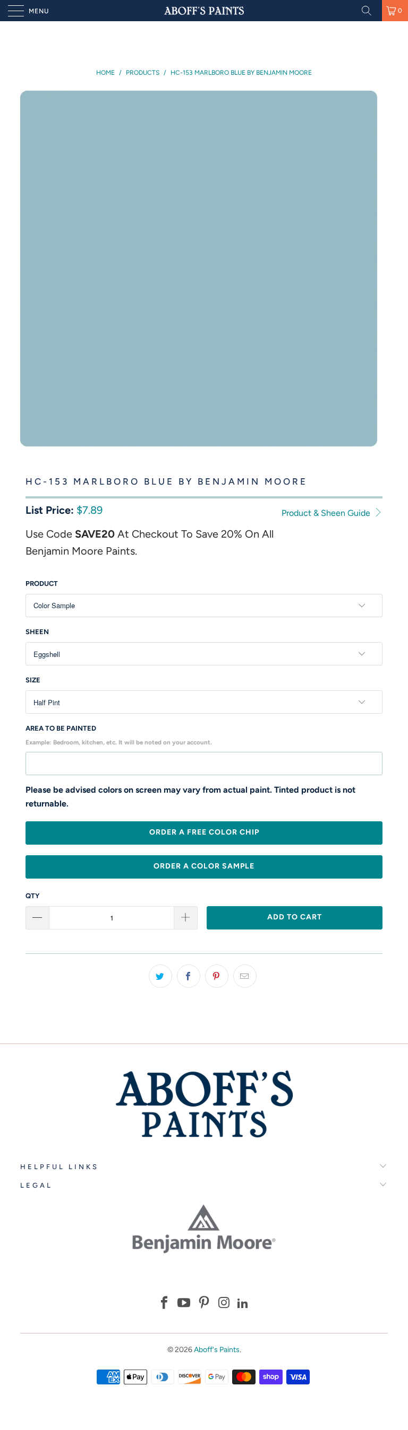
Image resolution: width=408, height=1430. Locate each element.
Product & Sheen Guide (327, 513)
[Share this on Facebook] (188, 976)
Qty (32, 896)
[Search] (370, 10)
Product (42, 583)
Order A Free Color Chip (204, 832)
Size (33, 680)
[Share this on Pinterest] (216, 976)
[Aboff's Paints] (204, 10)
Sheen (37, 632)
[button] (164, 1304)
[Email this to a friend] (245, 976)
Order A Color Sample (204, 866)
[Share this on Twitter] (160, 976)
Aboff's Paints (217, 1349)
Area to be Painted (119, 735)
